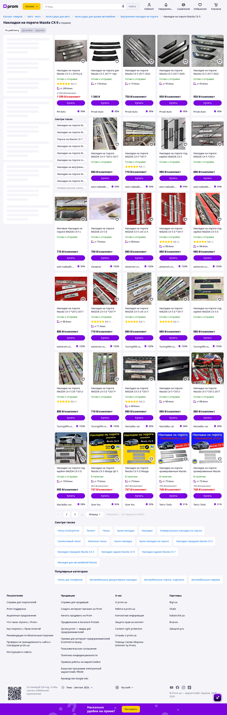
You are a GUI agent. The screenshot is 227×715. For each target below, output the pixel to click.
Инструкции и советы (19, 651)
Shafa (173, 608)
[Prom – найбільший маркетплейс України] (10, 6)
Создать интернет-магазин (76, 608)
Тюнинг (91, 530)
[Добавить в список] (83, 61)
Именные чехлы (97, 541)
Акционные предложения (21, 615)
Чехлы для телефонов (69, 579)
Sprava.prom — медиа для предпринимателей (76, 630)
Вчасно (174, 622)
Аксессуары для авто (58, 16)
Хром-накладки (125, 530)
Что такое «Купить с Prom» (22, 622)
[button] (71, 103)
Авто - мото (34, 16)
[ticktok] (189, 687)
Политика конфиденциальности (79, 655)
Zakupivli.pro (177, 628)
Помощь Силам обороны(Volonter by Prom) (129, 643)
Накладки (147, 530)
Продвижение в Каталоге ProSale (80, 622)
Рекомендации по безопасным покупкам (30, 635)
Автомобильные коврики (205, 579)
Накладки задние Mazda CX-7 (158, 551)
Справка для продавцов (74, 602)
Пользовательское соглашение (79, 648)
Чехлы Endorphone (68, 530)
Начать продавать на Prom (76, 615)
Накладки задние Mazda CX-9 (118, 551)
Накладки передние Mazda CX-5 (194, 541)
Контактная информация (129, 615)
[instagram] (183, 687)
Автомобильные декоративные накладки (113, 579)
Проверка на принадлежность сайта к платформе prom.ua (29, 643)
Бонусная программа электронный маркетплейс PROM (81, 670)
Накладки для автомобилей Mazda (77, 562)
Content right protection (128, 628)
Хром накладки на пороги (154, 541)
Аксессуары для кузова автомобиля (95, 16)
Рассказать (131, 709)
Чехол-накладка (123, 541)
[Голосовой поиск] (123, 6)
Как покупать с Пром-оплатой (24, 628)
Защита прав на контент (129, 622)
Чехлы (106, 530)
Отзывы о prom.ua (125, 635)
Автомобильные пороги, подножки (164, 579)
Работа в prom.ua (125, 608)
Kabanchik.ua (177, 615)
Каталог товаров (12, 16)
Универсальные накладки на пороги (181, 530)
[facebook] (177, 687)
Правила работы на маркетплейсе (81, 661)
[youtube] (171, 687)
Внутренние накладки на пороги (139, 16)
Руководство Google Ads (74, 678)
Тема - (74, 687)
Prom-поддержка (16, 608)
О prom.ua (121, 602)
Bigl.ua (173, 602)
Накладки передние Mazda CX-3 (75, 551)
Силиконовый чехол (69, 541)
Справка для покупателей (21, 602)
